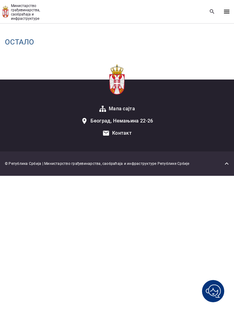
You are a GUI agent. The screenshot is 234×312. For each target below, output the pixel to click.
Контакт (122, 133)
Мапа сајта (122, 109)
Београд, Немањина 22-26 (121, 121)
